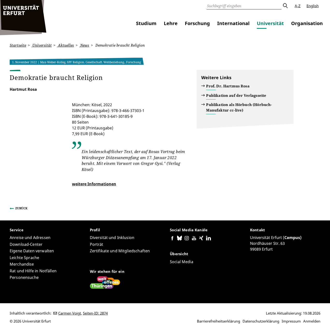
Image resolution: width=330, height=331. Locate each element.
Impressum (291, 321)
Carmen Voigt (69, 313)
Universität (270, 23)
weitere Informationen (94, 184)
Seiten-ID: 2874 (95, 313)
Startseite (18, 45)
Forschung (197, 23)
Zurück (21, 208)
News (84, 45)
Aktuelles (65, 45)
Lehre (171, 23)
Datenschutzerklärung (261, 321)
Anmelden (311, 321)
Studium (146, 23)
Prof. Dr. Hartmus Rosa (227, 86)
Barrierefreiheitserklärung (218, 321)
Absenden (285, 5)
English (313, 5)
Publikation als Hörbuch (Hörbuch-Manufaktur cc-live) (239, 107)
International (233, 23)
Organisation (307, 23)
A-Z (298, 5)
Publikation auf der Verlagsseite (236, 95)
